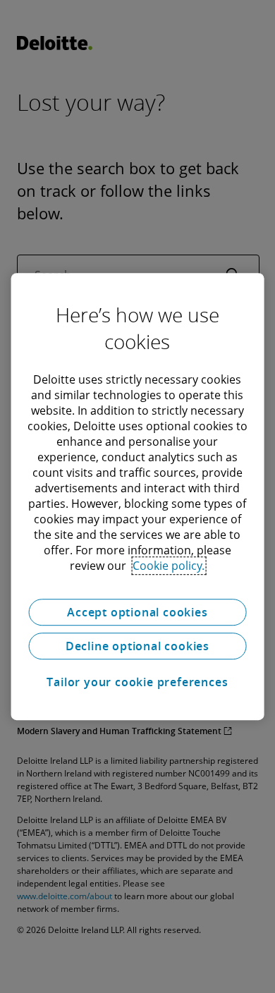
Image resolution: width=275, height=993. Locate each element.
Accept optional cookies (137, 612)
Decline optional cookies (137, 646)
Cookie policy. (168, 565)
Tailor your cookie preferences (137, 682)
